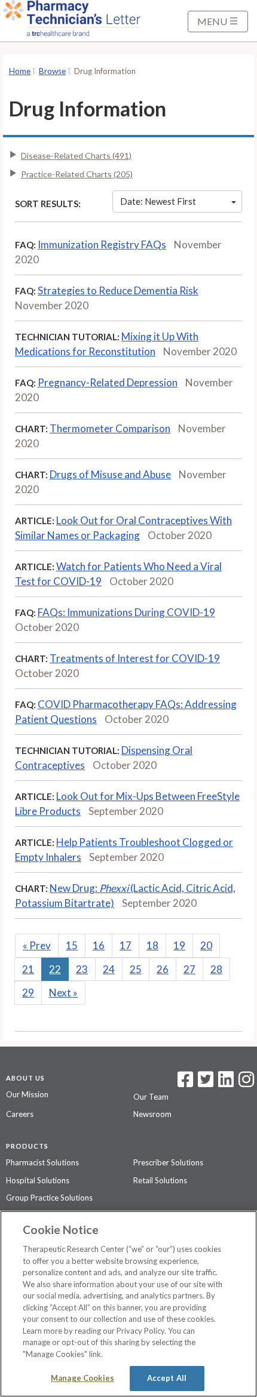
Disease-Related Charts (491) (76, 155)
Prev (37, 945)
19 (179, 945)
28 (216, 969)
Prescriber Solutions (168, 1162)
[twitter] (204, 1083)
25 (136, 969)
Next (63, 992)
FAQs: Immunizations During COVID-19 (126, 612)
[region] (128, 1304)
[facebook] (185, 1083)
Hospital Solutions (37, 1180)
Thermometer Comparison (110, 428)
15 (72, 945)
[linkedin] (226, 1083)
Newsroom (152, 1114)
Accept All (166, 1378)
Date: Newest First (158, 201)
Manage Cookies (82, 1378)
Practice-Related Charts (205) (77, 174)
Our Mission (27, 1094)
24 (109, 969)
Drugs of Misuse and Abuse (110, 474)
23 (82, 969)
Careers (19, 1114)
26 (163, 969)
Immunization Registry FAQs (102, 244)
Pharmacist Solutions (42, 1162)
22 (55, 969)
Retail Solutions (160, 1180)
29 (28, 992)
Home (19, 71)
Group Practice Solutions (49, 1197)
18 (152, 945)
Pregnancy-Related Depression (108, 382)
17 (125, 945)
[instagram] (246, 1083)
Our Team (151, 1096)
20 (206, 945)
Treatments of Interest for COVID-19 (135, 658)
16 (99, 945)
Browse (52, 71)
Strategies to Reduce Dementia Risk (118, 290)
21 (28, 969)
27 (189, 969)
